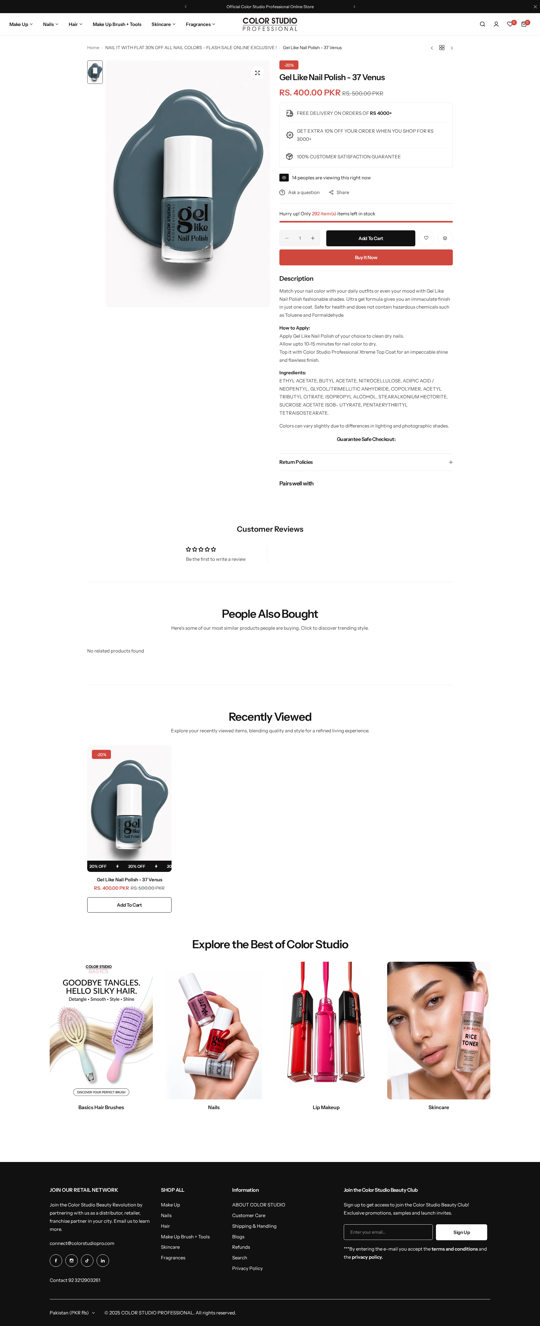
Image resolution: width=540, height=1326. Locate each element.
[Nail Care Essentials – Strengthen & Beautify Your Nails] (213, 1030)
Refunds (241, 1247)
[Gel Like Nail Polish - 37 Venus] (129, 808)
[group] (188, 183)
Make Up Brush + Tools (185, 1237)
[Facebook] (56, 1260)
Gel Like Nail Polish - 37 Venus (129, 880)
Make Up (170, 1205)
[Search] (482, 24)
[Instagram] (71, 1260)
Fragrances (173, 1258)
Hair (165, 1226)
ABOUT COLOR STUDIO (258, 1205)
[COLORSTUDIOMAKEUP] (270, 24)
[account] (496, 24)
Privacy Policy (247, 1268)
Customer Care (248, 1215)
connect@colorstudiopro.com (82, 1243)
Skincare (170, 1247)
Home (93, 47)
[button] (185, 6)
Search (239, 1258)
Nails (166, 1215)
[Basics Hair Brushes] (101, 1030)
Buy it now (366, 257)
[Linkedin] (103, 1260)
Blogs (238, 1237)
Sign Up (461, 1232)
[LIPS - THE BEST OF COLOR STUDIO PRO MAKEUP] (326, 1030)
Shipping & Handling (254, 1226)
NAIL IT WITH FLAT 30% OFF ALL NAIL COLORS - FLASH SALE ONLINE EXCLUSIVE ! (191, 47)
